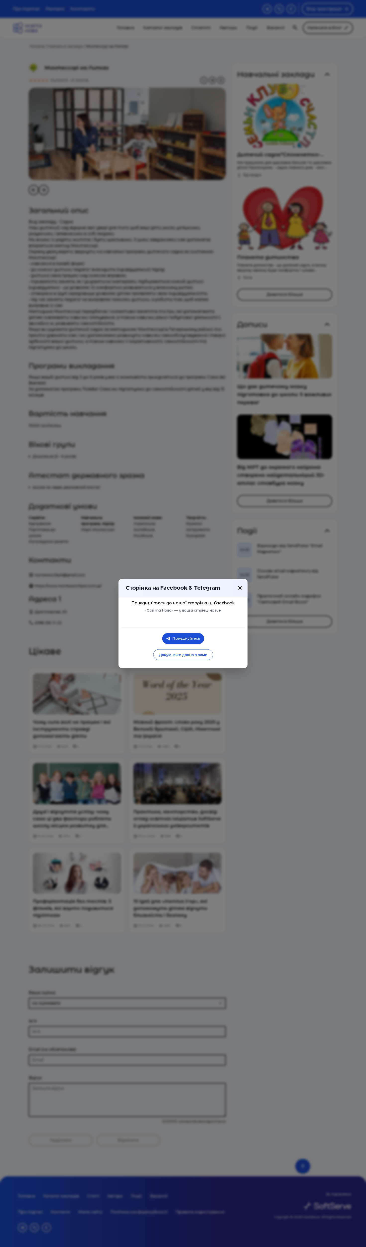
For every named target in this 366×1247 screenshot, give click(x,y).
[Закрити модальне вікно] (240, 588)
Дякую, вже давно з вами (183, 655)
